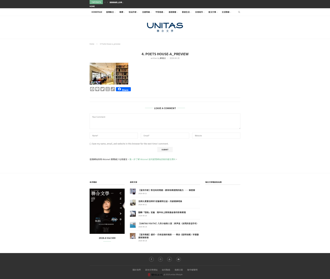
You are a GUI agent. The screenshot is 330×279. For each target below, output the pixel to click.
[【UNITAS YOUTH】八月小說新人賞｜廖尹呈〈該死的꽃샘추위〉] (133, 225)
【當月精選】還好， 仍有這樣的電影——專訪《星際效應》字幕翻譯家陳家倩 (168, 236)
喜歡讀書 (172, 12)
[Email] (178, 259)
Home (92, 6)
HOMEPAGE (97, 12)
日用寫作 (199, 12)
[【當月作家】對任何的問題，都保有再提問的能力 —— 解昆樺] (133, 191)
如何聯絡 (166, 269)
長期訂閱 (179, 269)
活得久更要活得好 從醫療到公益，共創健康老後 (160, 201)
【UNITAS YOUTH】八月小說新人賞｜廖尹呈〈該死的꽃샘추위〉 (168, 223)
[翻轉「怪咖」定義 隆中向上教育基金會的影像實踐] (133, 214)
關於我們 (137, 269)
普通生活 (186, 12)
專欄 (121, 12)
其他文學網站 (151, 269)
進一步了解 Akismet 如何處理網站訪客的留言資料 (152, 159)
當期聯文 (110, 12)
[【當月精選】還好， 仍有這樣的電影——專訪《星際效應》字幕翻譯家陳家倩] (133, 236)
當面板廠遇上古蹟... (116, 2)
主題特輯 (146, 12)
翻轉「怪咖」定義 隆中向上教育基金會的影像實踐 (162, 212)
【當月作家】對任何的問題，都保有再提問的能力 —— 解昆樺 (166, 190)
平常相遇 (159, 12)
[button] (105, 2)
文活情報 (225, 12)
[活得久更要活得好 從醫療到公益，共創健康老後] (133, 203)
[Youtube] (169, 259)
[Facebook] (151, 259)
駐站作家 (133, 12)
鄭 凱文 (163, 58)
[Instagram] (160, 259)
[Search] (239, 12)
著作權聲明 (192, 269)
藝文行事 (212, 12)
